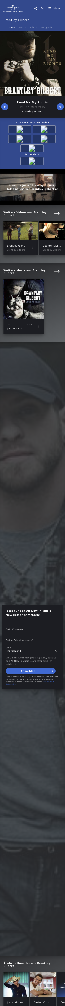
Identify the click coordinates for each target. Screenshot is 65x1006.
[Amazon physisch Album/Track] (32, 161)
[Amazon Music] (45, 130)
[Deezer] (45, 139)
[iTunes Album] (32, 149)
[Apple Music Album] (20, 130)
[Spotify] (20, 139)
